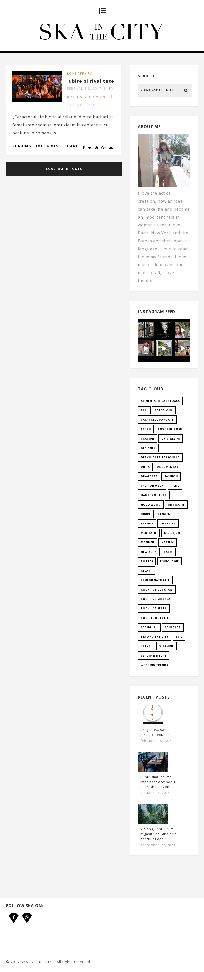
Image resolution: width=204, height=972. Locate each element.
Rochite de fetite (155, 618)
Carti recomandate (157, 419)
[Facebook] (14, 914)
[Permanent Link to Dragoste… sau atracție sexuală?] (153, 723)
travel (146, 646)
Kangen (164, 514)
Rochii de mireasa (155, 599)
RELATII (146, 570)
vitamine (166, 646)
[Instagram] (27, 914)
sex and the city (154, 636)
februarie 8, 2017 (84, 88)
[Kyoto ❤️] (183, 348)
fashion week (152, 485)
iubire (146, 514)
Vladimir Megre (153, 655)
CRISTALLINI (170, 438)
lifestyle (168, 523)
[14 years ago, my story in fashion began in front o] (146, 330)
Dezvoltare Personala (160, 457)
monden (147, 542)
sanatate (173, 627)
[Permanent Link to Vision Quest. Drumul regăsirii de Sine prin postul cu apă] (153, 822)
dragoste (149, 476)
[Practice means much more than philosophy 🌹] (164, 330)
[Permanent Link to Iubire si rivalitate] (37, 100)
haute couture (154, 495)
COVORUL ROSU (170, 429)
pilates (147, 561)
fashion (171, 476)
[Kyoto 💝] (164, 348)
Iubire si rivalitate (90, 81)
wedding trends (154, 665)
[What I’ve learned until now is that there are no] (146, 348)
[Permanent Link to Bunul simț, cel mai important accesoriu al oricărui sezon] (153, 770)
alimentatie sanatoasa (160, 401)
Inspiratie (176, 504)
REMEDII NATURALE (155, 580)
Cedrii (146, 429)
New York (149, 552)
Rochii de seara (154, 608)
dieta (145, 467)
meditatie (149, 533)
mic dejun (172, 533)
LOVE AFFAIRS (79, 73)
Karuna (147, 523)
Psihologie (169, 561)
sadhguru (149, 627)
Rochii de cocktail (157, 589)
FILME (175, 485)
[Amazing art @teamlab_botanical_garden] (183, 330)
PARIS (168, 552)
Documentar (167, 467)
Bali (144, 410)
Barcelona (164, 410)
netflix (167, 542)
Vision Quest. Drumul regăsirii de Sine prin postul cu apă (158, 834)
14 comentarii (81, 105)
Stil (179, 636)
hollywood (151, 504)
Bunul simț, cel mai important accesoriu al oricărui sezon (157, 782)
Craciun (147, 438)
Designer (148, 448)
